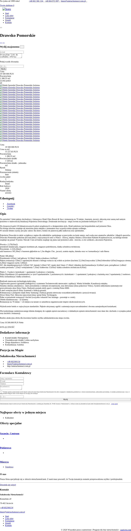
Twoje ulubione (7, 5)
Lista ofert (9, 16)
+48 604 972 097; (52, 1)
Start (7, 13)
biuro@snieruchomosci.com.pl (19, 364)
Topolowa (9, 467)
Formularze (9, 18)
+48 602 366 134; (36, 1)
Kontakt (8, 22)
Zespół (8, 20)
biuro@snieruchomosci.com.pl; (74, 1)
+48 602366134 (13, 361)
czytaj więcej (114, 403)
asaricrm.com (125, 530)
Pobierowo (5, 447)
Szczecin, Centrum (9, 433)
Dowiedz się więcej (8, 485)
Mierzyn (4, 462)
